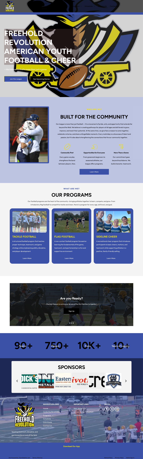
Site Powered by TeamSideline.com (19, 457)
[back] (17, 381)
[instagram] (117, 409)
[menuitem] (46, 6)
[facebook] (106, 409)
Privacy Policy (119, 457)
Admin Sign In (130, 457)
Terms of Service (37, 457)
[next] (125, 381)
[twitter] (112, 409)
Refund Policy (108, 457)
